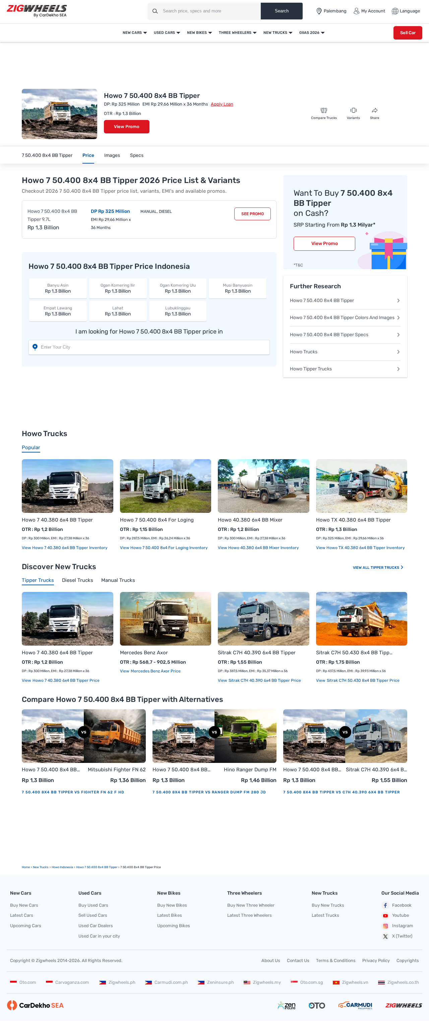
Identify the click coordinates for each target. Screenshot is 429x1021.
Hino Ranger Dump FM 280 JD (250, 770)
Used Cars (164, 33)
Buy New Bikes (172, 905)
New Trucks (275, 33)
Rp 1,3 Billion (58, 288)
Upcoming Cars (25, 925)
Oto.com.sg (311, 982)
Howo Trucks (303, 352)
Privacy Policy (376, 960)
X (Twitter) (402, 936)
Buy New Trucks (328, 905)
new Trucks (41, 867)
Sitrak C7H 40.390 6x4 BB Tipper (257, 653)
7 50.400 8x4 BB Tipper (47, 155)
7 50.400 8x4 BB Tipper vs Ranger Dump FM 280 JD (209, 792)
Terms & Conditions (336, 960)
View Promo (126, 126)
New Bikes (197, 33)
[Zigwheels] (37, 11)
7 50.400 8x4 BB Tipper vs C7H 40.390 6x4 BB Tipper (341, 792)
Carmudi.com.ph (171, 982)
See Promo (252, 214)
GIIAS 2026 (309, 33)
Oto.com (27, 982)
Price (88, 155)
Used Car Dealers (95, 925)
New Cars (132, 33)
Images (112, 155)
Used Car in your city (99, 936)
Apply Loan (222, 104)
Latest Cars (21, 915)
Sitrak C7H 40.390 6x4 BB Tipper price (264, 680)
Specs (136, 155)
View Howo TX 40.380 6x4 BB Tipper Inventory (360, 547)
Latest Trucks (325, 915)
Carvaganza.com (72, 982)
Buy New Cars (24, 905)
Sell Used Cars (92, 915)
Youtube (400, 915)
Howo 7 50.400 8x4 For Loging (157, 520)
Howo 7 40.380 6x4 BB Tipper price (66, 680)
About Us (270, 960)
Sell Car (408, 32)
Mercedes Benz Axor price (155, 671)
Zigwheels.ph (122, 982)
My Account (373, 10)
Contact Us (298, 960)
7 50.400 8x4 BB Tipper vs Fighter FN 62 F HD (73, 792)
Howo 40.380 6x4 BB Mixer (250, 520)
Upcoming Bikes (173, 925)
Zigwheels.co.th (403, 982)
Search (282, 10)
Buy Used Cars (93, 905)
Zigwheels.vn (355, 982)
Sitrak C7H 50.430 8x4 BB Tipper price (363, 680)
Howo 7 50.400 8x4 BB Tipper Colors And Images (342, 317)
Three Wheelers (235, 33)
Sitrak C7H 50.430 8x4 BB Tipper (355, 653)
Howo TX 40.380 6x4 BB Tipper (353, 520)
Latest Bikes (169, 915)
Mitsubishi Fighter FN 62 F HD (117, 770)
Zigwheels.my (267, 982)
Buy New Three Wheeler (250, 905)
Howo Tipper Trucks (311, 369)
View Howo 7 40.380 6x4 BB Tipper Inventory (65, 547)
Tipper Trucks (385, 567)
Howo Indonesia (62, 867)
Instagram (402, 925)
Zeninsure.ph (220, 982)
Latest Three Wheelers (249, 915)
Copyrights (407, 960)
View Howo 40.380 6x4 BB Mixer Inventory (258, 547)
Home (26, 867)
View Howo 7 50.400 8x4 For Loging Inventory (164, 547)
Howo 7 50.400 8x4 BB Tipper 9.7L (52, 215)
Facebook (402, 905)
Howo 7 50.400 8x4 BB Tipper (322, 300)
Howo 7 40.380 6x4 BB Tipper (57, 520)
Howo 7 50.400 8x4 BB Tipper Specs (329, 335)
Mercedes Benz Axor (144, 653)
